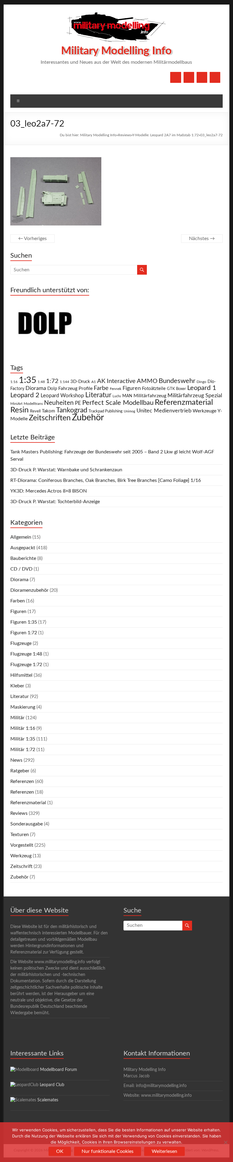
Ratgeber (19, 770)
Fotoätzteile (154, 388)
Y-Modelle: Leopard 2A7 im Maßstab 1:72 (165, 135)
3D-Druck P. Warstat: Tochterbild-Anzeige (55, 501)
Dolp (52, 388)
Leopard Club (52, 1085)
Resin (19, 410)
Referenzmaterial (184, 402)
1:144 (64, 382)
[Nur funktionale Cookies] (225, 1142)
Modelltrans (33, 403)
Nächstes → (202, 238)
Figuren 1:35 (23, 622)
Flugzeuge (21, 643)
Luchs (117, 396)
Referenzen (22, 781)
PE (78, 403)
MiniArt (16, 403)
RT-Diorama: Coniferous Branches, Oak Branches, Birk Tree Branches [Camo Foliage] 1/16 (105, 480)
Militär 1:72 (22, 749)
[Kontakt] (202, 77)
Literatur (98, 395)
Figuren (132, 388)
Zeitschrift (21, 866)
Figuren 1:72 (23, 632)
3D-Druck (80, 381)
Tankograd (71, 410)
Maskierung (22, 707)
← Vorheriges (32, 238)
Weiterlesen (164, 1151)
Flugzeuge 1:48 (26, 654)
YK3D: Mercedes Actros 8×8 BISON (48, 491)
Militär (17, 717)
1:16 (14, 382)
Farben (17, 600)
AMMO (147, 381)
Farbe (101, 388)
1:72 (52, 381)
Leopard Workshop (62, 395)
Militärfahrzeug (149, 395)
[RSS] (215, 77)
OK (59, 1151)
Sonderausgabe (26, 824)
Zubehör (88, 417)
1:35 (27, 380)
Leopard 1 (201, 388)
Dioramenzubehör (29, 590)
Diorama (35, 388)
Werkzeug (21, 855)
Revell (35, 411)
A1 (93, 382)
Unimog (129, 411)
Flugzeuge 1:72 (26, 664)
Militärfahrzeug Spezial (194, 395)
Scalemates (47, 1100)
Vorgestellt (21, 845)
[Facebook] (175, 77)
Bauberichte (23, 558)
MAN (127, 396)
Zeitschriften (50, 418)
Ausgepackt (22, 547)
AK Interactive (116, 381)
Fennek (115, 389)
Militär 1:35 (22, 739)
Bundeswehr (177, 381)
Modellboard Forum (58, 1070)
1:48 (41, 382)
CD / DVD (21, 569)
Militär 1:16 (22, 728)
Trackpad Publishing (106, 411)
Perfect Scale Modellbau (118, 403)
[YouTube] (189, 77)
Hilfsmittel (21, 675)
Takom (48, 411)
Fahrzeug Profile (75, 388)
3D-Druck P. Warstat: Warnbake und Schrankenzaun (66, 469)
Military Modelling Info (116, 51)
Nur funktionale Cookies (107, 1151)
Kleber (17, 685)
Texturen (19, 834)
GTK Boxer (176, 389)
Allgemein (20, 537)
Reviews (124, 135)
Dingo (201, 382)
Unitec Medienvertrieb (164, 411)
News (16, 760)
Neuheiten (59, 403)
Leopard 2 (24, 395)
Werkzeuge (204, 410)
